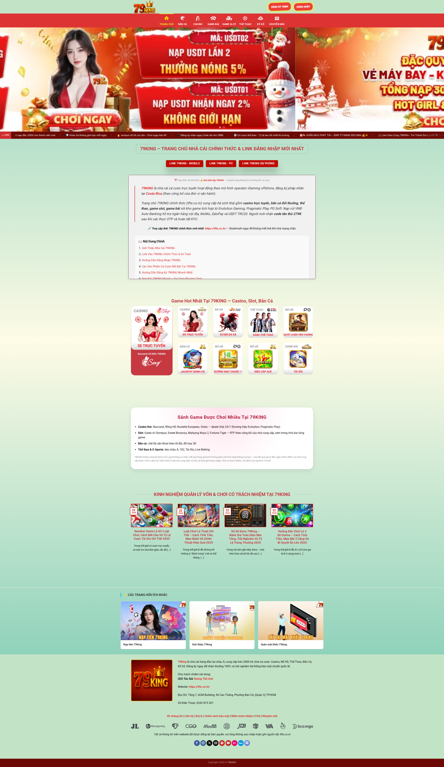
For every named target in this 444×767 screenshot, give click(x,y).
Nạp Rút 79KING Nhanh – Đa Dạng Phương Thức (172, 278)
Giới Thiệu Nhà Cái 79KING (158, 248)
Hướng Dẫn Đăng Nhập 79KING (161, 260)
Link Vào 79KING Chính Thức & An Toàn (166, 254)
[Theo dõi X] (209, 743)
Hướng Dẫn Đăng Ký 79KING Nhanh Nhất (167, 272)
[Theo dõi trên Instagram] (203, 743)
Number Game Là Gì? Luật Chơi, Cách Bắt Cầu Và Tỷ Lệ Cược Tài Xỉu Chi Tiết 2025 (152, 535)
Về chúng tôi (174, 716)
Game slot (229, 24)
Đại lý (199, 716)
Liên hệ (189, 716)
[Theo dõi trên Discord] (247, 743)
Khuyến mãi (277, 24)
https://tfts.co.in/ (215, 228)
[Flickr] (234, 743)
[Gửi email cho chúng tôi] (216, 743)
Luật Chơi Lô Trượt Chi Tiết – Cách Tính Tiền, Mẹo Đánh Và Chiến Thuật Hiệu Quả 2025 (199, 537)
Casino (198, 24)
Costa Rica (154, 194)
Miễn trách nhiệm (242, 716)
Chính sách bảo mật (217, 716)
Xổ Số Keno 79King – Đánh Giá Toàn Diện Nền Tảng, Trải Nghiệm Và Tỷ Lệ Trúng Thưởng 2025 (245, 537)
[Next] (431, 79)
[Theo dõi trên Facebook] (197, 743)
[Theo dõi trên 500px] (241, 743)
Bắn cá (182, 24)
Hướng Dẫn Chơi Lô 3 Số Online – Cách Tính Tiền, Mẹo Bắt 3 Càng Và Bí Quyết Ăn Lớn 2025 (292, 537)
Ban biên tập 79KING (214, 180)
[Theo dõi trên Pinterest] (222, 743)
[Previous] (13, 79)
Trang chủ (167, 24)
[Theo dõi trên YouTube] (228, 743)
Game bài (213, 24)
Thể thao (245, 24)
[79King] (148, 7)
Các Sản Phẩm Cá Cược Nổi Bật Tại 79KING (169, 266)
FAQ (258, 716)
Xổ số (260, 24)
